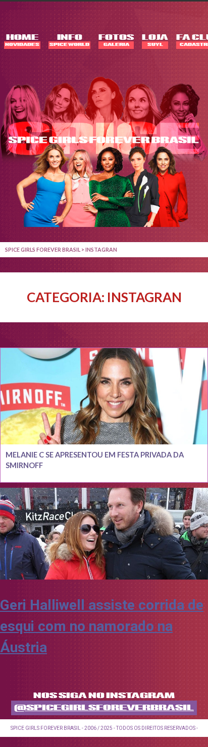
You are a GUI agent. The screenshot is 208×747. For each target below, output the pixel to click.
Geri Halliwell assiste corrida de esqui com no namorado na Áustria (101, 626)
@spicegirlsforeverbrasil (104, 708)
